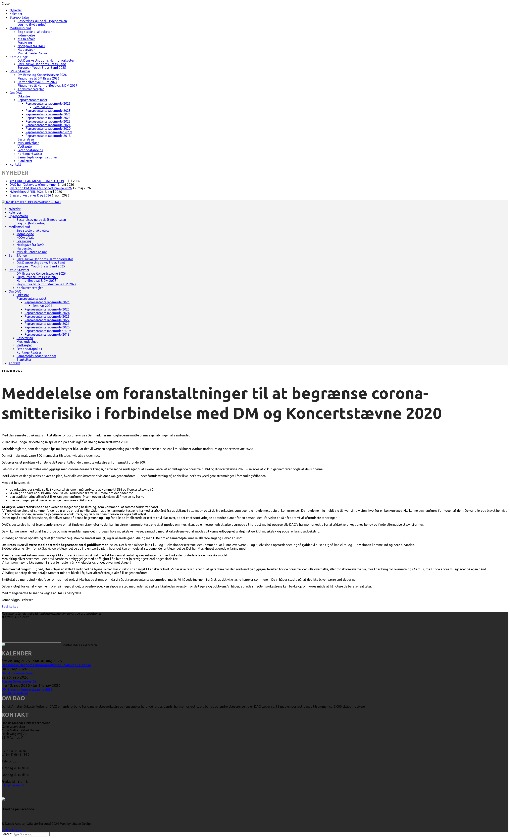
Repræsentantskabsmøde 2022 (48, 121)
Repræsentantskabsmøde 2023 (48, 118)
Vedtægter (25, 146)
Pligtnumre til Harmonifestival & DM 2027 (47, 85)
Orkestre (24, 96)
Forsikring (25, 42)
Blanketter (25, 161)
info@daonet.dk (13, 785)
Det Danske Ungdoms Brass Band (42, 64)
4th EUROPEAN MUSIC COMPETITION (37, 181)
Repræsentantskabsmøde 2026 (48, 103)
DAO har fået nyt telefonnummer (33, 184)
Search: (7, 834)
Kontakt (15, 164)
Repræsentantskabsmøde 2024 (48, 114)
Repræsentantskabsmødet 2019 (49, 132)
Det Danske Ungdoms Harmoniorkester (46, 60)
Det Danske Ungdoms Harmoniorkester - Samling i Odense (46, 665)
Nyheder (16, 10)
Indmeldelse (26, 35)
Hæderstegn (26, 49)
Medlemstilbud (20, 28)
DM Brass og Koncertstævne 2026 (42, 75)
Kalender (16, 14)
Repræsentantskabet (32, 100)
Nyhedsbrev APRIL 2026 (27, 192)
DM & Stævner (20, 71)
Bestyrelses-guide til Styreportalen (42, 21)
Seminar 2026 (43, 107)
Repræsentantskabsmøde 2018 (48, 136)
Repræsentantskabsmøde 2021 (48, 125)
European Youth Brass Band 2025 (42, 67)
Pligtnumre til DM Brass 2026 (38, 78)
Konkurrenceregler (31, 89)
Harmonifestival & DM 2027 (37, 82)
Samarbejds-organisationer (37, 157)
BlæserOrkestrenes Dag (20, 681)
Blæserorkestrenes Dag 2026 (30, 195)
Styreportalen (19, 17)
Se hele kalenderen (15, 693)
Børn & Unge (19, 57)
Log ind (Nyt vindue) (32, 24)
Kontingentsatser (30, 153)
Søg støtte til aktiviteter (35, 31)
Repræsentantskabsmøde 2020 (48, 128)
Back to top (10, 606)
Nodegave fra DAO (31, 46)
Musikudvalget (28, 143)
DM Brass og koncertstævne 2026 (27, 689)
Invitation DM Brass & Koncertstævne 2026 (41, 188)
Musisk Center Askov (33, 53)
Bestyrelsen (26, 139)
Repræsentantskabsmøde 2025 (48, 110)
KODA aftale (26, 39)
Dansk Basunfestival (17, 673)
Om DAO (16, 92)
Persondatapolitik (30, 150)
